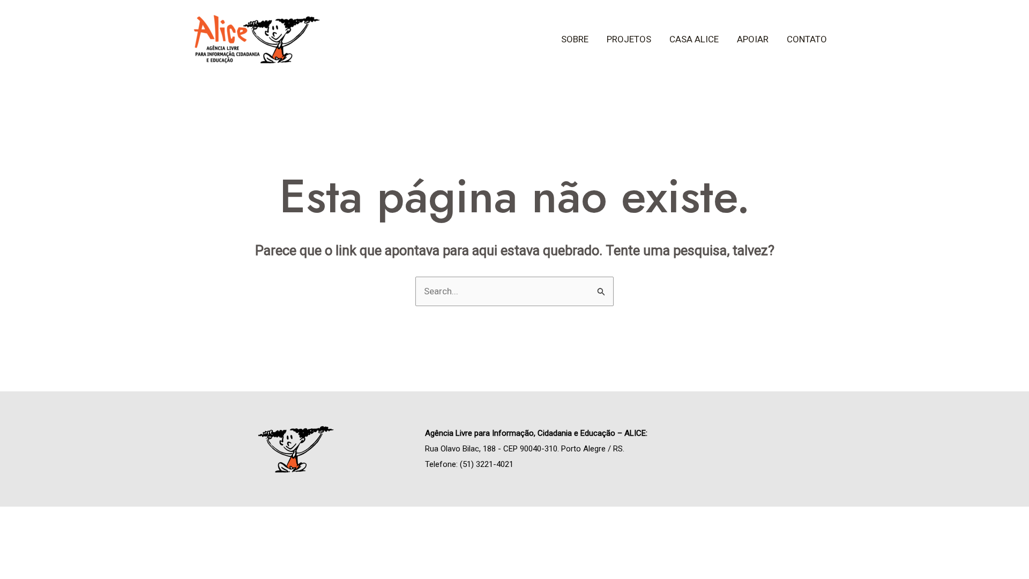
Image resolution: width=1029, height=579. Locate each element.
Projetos (629, 39)
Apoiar (753, 39)
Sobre (574, 39)
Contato (807, 39)
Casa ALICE (694, 39)
